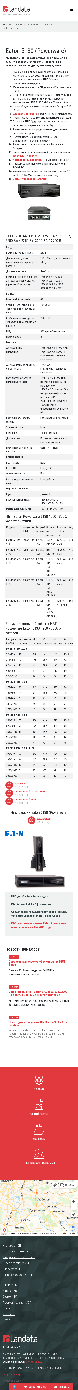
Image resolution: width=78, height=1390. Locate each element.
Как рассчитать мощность (19, 1257)
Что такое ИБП (12, 1245)
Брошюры (39, 1138)
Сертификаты (39, 1114)
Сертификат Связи (25, 799)
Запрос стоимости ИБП (17, 1275)
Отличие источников (15, 1251)
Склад (6, 1320)
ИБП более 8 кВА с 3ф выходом (31, 904)
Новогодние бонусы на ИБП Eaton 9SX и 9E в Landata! (38, 1023)
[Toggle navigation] (71, 10)
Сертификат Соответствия (30, 791)
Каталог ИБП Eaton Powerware (33, 24)
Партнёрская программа (39, 1162)
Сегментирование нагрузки (30, 178)
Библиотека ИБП (13, 1269)
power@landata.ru (35, 1361)
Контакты (9, 1314)
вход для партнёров (13, 1374)
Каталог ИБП (15, 24)
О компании (10, 1285)
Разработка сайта (12, 1380)
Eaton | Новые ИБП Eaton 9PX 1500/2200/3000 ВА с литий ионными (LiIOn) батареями (38, 993)
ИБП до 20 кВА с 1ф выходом (29, 896)
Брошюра (20, 783)
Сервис (39, 1089)
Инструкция (43, 818)
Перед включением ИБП (17, 1263)
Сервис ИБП (10, 1296)
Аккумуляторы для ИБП (17, 1302)
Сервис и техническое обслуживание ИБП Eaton (37, 963)
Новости (8, 1308)
